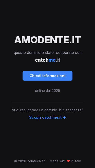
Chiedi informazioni (48, 76)
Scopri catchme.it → (47, 117)
